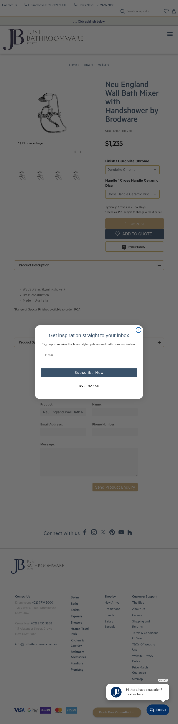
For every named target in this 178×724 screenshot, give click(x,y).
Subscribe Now (89, 372)
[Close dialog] (138, 330)
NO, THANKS (89, 385)
